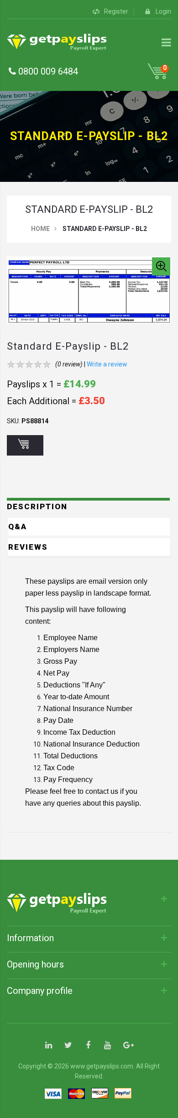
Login (163, 11)
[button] (161, 266)
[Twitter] (68, 1045)
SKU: (13, 421)
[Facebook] (88, 1045)
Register (116, 11)
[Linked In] (49, 1045)
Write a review (107, 364)
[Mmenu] (166, 42)
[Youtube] (107, 1045)
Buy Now (25, 445)
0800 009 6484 (47, 71)
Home (40, 228)
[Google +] (127, 1045)
